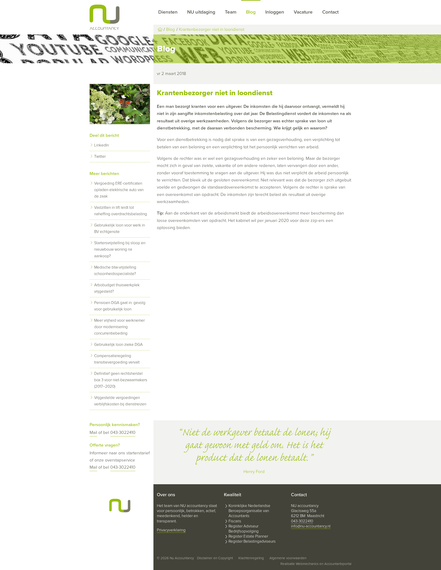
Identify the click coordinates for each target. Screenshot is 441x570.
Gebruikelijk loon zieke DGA (118, 344)
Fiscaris (235, 521)
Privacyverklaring (171, 530)
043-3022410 (123, 432)
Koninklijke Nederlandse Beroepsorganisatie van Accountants (249, 510)
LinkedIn (101, 145)
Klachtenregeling (251, 558)
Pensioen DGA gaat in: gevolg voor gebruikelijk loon (119, 306)
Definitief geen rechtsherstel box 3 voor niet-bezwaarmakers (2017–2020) (120, 380)
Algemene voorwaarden (287, 558)
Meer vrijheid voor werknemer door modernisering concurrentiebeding (119, 327)
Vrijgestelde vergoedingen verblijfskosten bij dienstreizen (120, 401)
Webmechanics (307, 564)
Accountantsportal (337, 564)
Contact (330, 12)
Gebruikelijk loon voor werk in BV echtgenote (119, 228)
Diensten (168, 12)
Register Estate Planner (248, 536)
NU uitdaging (201, 12)
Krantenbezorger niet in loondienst (211, 29)
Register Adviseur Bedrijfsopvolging (244, 529)
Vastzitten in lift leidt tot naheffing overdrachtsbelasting (120, 210)
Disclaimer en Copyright (215, 558)
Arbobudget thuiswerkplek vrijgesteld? (117, 288)
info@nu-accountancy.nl (311, 526)
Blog (251, 12)
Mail (93, 432)
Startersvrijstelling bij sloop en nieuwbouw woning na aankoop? (119, 249)
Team (230, 12)
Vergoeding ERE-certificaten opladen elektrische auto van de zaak (119, 190)
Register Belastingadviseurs (252, 541)
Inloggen (274, 12)
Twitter (100, 156)
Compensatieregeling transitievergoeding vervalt (117, 359)
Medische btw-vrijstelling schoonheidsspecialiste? (115, 270)
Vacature (303, 12)
